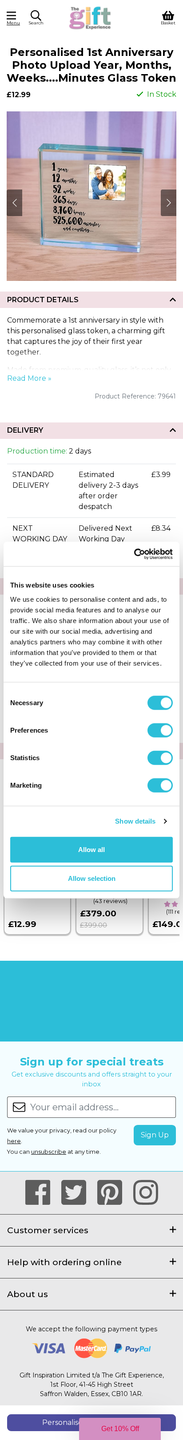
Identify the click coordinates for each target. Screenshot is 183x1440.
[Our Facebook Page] (41, 1193)
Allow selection (91, 878)
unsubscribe (48, 1151)
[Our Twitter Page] (77, 1193)
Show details (135, 821)
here (14, 1141)
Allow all (91, 849)
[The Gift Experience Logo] (90, 17)
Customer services (47, 1230)
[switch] (160, 730)
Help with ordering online (64, 1262)
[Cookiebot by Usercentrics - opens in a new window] (134, 554)
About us (27, 1294)
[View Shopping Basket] (168, 17)
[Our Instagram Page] (145, 1193)
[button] (36, 19)
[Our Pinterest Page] (113, 1193)
